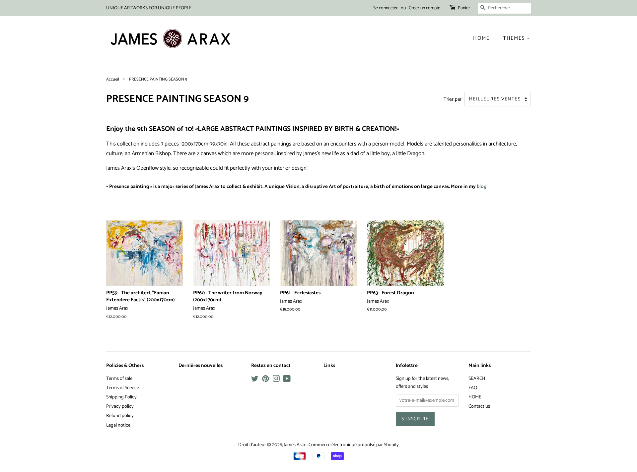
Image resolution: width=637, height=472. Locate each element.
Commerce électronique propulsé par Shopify (354, 445)
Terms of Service (122, 388)
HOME (474, 397)
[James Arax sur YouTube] (287, 380)
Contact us (479, 406)
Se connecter (385, 8)
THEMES (515, 38)
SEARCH (476, 379)
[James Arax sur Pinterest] (265, 380)
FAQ (472, 388)
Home (481, 38)
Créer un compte (424, 8)
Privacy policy (120, 406)
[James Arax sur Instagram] (276, 380)
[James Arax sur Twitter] (254, 380)
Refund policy (120, 416)
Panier (464, 8)
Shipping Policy (121, 397)
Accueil (112, 79)
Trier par (452, 99)
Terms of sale (119, 379)
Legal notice (118, 425)
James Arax (295, 445)
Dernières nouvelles (200, 366)
